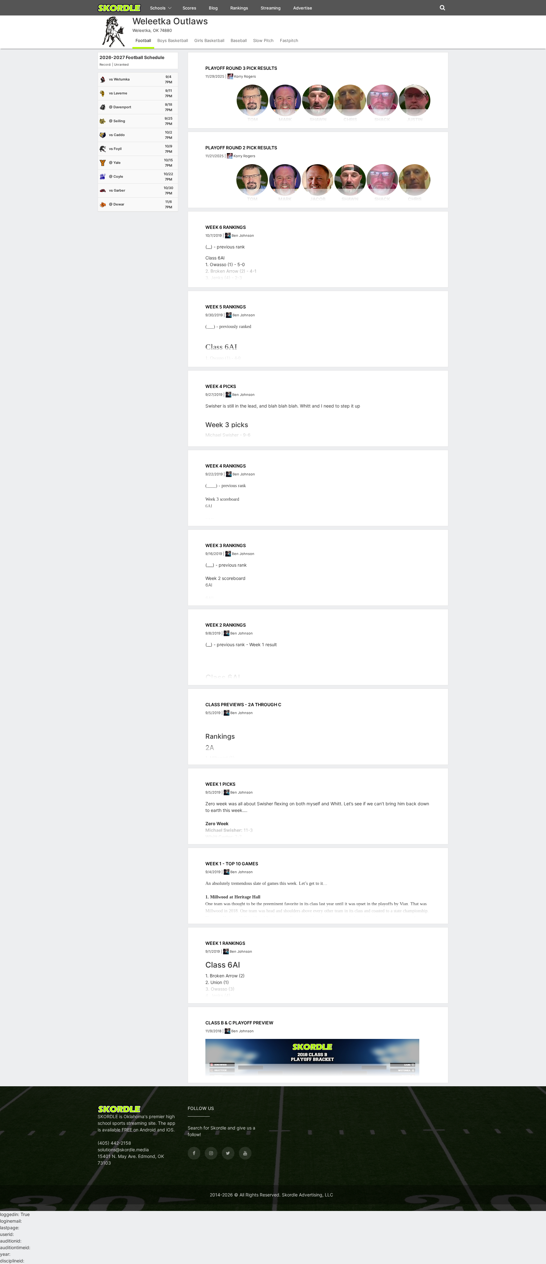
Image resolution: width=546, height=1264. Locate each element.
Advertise (302, 7)
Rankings (239, 7)
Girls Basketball (209, 40)
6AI (208, 584)
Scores (189, 7)
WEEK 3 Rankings (225, 545)
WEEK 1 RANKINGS (225, 943)
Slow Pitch (263, 40)
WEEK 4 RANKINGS (225, 465)
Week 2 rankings (225, 625)
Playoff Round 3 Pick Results (241, 68)
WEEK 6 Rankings (225, 227)
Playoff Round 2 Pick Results (241, 147)
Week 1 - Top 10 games (231, 863)
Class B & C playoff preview (239, 1022)
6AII (209, 598)
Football (143, 40)
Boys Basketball (172, 40)
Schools (158, 7)
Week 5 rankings (225, 306)
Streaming (271, 7)
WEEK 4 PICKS (220, 386)
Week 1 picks (220, 784)
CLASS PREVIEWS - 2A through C (243, 704)
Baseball (239, 40)
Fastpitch (289, 40)
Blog (213, 7)
